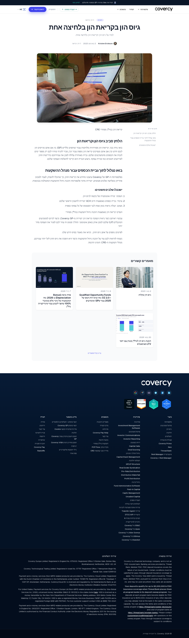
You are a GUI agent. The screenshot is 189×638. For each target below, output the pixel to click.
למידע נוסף (76, 2)
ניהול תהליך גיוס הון (133, 453)
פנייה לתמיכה (40, 433)
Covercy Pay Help (100, 433)
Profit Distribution (132, 478)
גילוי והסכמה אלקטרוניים (67, 450)
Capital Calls (134, 446)
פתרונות (137, 422)
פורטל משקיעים (166, 425)
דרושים (42, 425)
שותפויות (41, 440)
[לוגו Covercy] (156, 383)
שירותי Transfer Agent (131, 511)
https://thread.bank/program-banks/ (143, 612)
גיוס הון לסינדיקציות (133, 522)
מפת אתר (73, 453)
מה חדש (105, 429)
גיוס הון (169, 429)
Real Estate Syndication (129, 468)
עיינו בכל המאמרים (94, 353)
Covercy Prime (165, 443)
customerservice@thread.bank (140, 615)
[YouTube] (149, 392)
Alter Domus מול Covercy (129, 532)
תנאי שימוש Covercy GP (67, 425)
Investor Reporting (131, 439)
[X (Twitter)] (155, 392)
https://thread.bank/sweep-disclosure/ (155, 607)
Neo (170, 447)
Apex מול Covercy (132, 529)
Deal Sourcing (134, 450)
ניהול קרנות (136, 482)
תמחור (131, 9)
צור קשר (105, 436)
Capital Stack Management (128, 457)
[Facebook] (162, 392)
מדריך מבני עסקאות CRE (99, 451)
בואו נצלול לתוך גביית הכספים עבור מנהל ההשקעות (143, 139)
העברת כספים (135, 500)
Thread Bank (166, 451)
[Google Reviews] (135, 392)
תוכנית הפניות (40, 443)
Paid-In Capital (133, 489)
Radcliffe (41, 451)
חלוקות (169, 433)
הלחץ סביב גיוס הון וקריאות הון (144, 133)
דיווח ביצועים (135, 442)
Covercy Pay (39, 447)
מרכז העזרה (104, 425)
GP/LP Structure (133, 464)
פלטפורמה (168, 422)
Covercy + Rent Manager (161, 458)
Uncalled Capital (133, 496)
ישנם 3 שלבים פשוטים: (147, 145)
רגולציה (73, 446)
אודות (43, 422)
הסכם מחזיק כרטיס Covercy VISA (63, 442)
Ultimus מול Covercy (131, 536)
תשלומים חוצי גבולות (132, 504)
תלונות (74, 433)
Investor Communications (128, 435)
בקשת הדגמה (103, 440)
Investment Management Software (129, 426)
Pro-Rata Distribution (130, 471)
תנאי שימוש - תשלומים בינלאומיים (64, 422)
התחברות (52, 9)
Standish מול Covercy (131, 540)
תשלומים (168, 436)
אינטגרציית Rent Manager (161, 454)
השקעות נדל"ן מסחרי (100, 443)
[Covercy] (164, 9)
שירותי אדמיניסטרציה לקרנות (129, 507)
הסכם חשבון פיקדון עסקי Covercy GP (63, 437)
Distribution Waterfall (130, 475)
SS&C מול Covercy (132, 525)
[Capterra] (142, 392)
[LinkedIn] (169, 392)
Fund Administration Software (127, 486)
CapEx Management (131, 493)
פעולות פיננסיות (166, 440)
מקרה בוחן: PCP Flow (100, 447)
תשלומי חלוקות (134, 460)
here (96, 592)
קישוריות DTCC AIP (132, 514)
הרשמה (42, 436)
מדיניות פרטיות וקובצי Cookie (65, 429)
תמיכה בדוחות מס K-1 (132, 518)
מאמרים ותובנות (102, 422)
